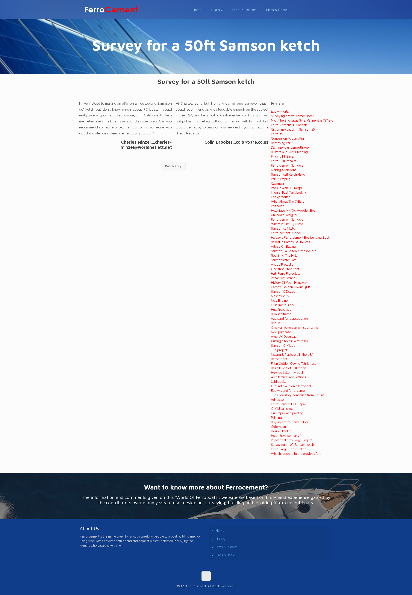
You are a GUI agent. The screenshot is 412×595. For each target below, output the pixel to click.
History (221, 539)
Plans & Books (226, 555)
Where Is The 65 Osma (287, 224)
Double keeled (281, 431)
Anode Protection (283, 264)
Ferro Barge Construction (288, 449)
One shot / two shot (285, 269)
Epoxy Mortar (280, 111)
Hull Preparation (282, 309)
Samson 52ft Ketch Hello (288, 174)
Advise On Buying (283, 246)
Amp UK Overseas (283, 336)
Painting (276, 417)
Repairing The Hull (284, 255)
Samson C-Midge (283, 345)
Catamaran (278, 183)
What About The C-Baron (288, 201)
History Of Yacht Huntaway (289, 282)
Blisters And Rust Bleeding (289, 152)
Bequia (275, 323)
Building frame (281, 314)
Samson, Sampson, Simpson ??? (293, 251)
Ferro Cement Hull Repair (288, 404)
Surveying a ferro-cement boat (292, 116)
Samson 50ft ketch (284, 228)
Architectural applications (288, 377)
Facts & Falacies (227, 547)
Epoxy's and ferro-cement (289, 390)
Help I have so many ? (286, 435)
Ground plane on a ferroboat (291, 386)
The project (279, 350)
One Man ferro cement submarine (294, 327)
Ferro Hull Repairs (283, 161)
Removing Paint (281, 143)
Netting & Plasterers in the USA (292, 354)
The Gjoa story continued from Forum (297, 395)
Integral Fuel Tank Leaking (289, 192)
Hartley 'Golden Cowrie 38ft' (291, 287)
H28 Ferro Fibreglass (285, 273)
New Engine (279, 300)
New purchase (281, 332)
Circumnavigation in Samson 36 (293, 129)
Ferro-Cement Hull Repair (289, 125)
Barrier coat (279, 359)
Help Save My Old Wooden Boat (293, 210)
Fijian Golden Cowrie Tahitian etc (293, 363)
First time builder (282, 305)
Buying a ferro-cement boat (290, 422)
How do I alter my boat (287, 372)
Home (220, 530)
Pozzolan (277, 206)
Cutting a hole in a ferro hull (290, 341)
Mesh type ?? (280, 296)
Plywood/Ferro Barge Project (291, 440)
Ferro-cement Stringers (287, 165)
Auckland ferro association (289, 318)
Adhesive (277, 399)
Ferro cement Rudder (286, 233)
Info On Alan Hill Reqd (286, 188)
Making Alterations (283, 170)
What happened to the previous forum (297, 453)
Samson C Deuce (283, 291)
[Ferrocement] (111, 9)
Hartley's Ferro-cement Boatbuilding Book (300, 237)
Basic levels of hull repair (288, 368)
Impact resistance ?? (285, 278)
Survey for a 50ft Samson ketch (292, 444)
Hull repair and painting (287, 413)
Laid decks (278, 381)
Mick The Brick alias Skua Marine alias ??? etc (302, 120)
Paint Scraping (281, 179)
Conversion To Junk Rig (287, 138)
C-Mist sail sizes (282, 408)
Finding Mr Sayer (282, 156)
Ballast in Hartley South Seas (290, 242)
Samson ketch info (284, 260)
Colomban (278, 426)
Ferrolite (277, 134)
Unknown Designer (284, 215)
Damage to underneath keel (290, 147)
